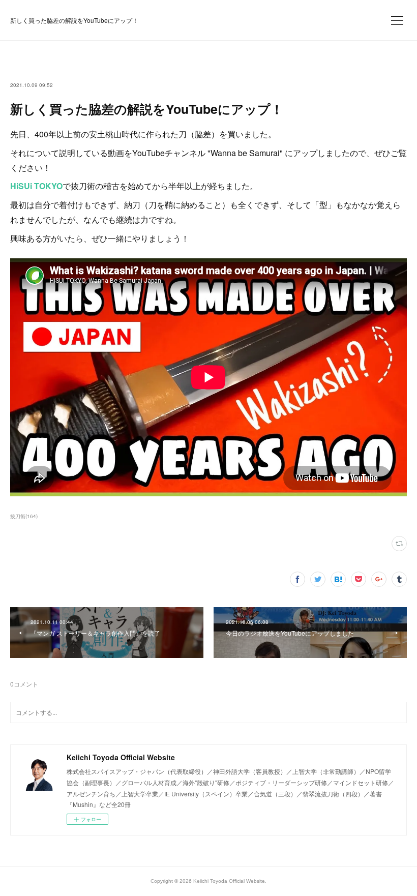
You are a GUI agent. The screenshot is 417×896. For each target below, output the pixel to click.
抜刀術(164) (24, 516)
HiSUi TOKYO (36, 186)
